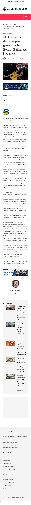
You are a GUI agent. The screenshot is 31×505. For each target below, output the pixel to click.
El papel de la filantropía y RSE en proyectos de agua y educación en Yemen (21, 312)
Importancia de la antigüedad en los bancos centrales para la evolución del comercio (21, 364)
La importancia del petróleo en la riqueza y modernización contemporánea (21, 348)
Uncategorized (7, 33)
